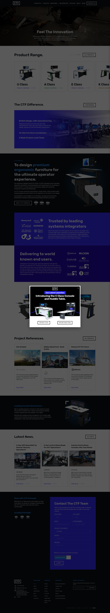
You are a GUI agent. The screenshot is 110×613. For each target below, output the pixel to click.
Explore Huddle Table (65, 322)
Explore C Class (43, 322)
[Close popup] (78, 288)
